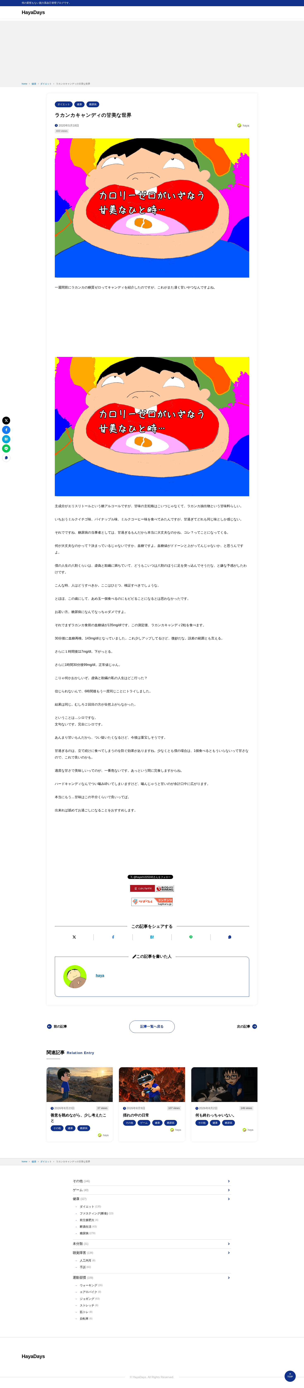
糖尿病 (93, 104)
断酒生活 (88, 1226)
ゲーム (80, 1190)
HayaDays (33, 12)
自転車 (86, 1318)
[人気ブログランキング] (165, 888)
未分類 (80, 1243)
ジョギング (90, 1298)
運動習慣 (83, 1277)
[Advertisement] (152, 50)
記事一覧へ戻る (152, 1026)
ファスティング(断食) (96, 1213)
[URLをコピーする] (230, 937)
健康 (79, 104)
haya (100, 975)
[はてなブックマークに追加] (152, 937)
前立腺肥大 (89, 1220)
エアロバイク (90, 1292)
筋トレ (86, 1312)
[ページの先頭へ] (290, 1376)
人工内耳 (87, 1260)
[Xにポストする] (74, 937)
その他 (81, 1181)
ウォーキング (91, 1285)
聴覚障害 (83, 1252)
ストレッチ (89, 1305)
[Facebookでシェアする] (113, 937)
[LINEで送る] (191, 937)
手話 (85, 1267)
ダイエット (63, 104)
